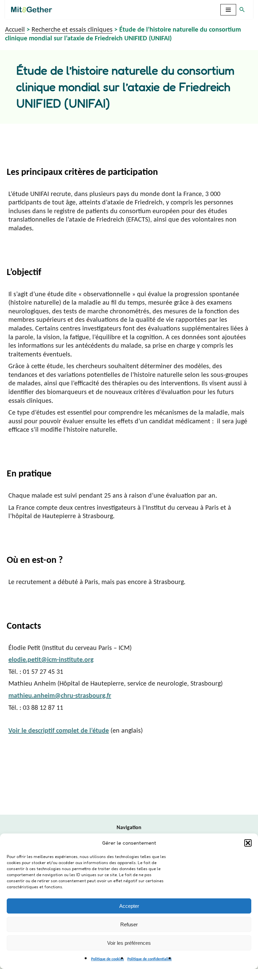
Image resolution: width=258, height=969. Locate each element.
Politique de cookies (107, 959)
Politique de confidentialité (149, 959)
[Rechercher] (242, 9)
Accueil (15, 30)
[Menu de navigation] (228, 9)
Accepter (129, 906)
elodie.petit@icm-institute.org (50, 660)
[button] (248, 843)
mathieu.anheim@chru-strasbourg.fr (59, 696)
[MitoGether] (33, 9)
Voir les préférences (129, 943)
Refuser (129, 924)
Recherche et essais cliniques (72, 30)
